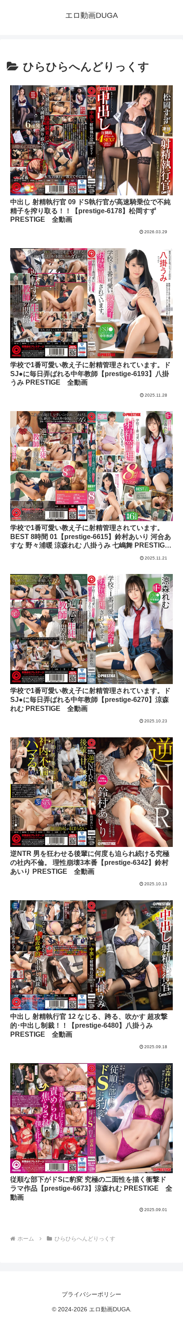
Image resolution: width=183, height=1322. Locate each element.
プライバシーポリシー (91, 1294)
